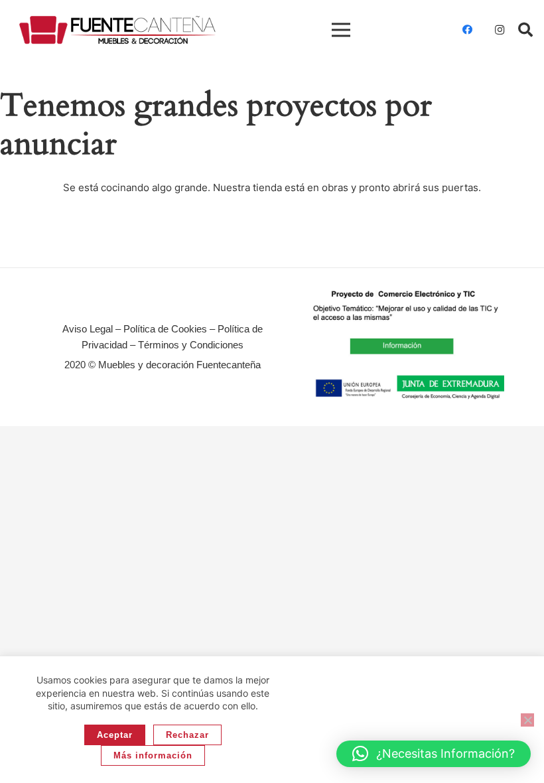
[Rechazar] (527, 720)
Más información (152, 755)
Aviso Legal (87, 328)
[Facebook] (468, 30)
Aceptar (115, 735)
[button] (525, 30)
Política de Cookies (165, 328)
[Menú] (341, 29)
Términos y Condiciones (190, 344)
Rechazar (187, 735)
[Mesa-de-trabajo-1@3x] (117, 30)
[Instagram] (500, 30)
